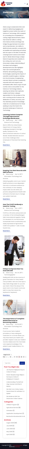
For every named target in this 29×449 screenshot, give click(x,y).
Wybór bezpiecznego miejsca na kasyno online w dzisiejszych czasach (15, 377)
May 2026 (9, 432)
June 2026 (9, 429)
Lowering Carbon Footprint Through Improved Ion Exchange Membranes (13, 116)
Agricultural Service (12, 407)
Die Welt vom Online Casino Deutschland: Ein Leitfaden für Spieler (15, 391)
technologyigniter (9, 275)
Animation (9, 410)
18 (16, 357)
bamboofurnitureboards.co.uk (15, 416)
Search (22, 363)
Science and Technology (11, 122)
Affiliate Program (11, 405)
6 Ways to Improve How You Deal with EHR (13, 270)
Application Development (14, 413)
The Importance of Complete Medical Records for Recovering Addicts (13, 320)
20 (21, 357)
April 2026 (9, 434)
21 (23, 357)
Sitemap (17, 446)
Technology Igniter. (18, 445)
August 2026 (10, 423)
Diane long (9, 120)
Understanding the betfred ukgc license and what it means (14, 384)
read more (6, 145)
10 (10, 357)
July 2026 (9, 426)
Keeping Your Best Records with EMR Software (14, 171)
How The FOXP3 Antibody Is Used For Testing (13, 205)
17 (14, 357)
